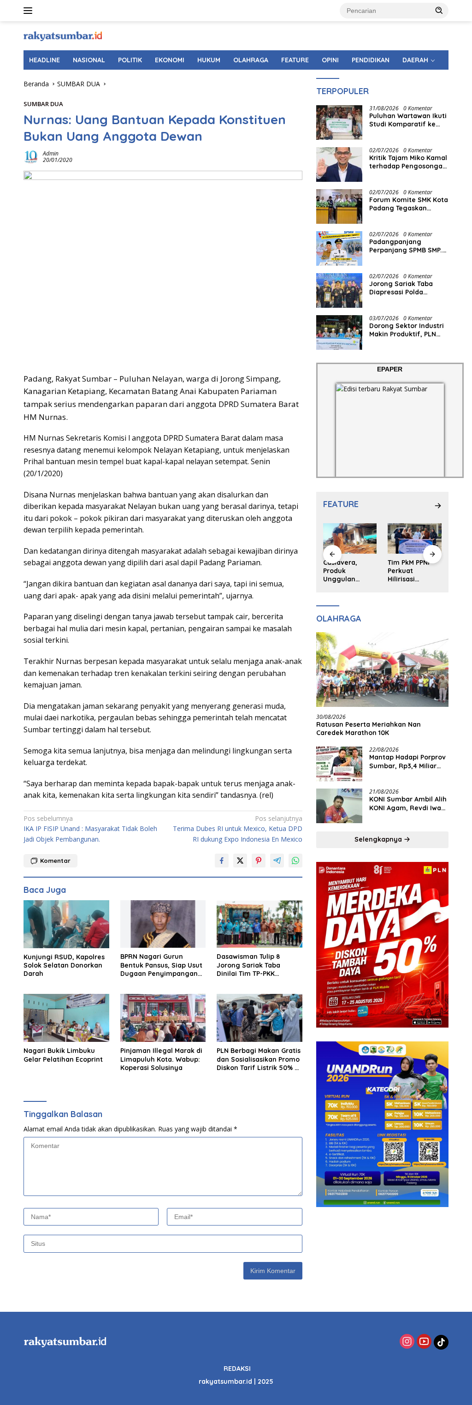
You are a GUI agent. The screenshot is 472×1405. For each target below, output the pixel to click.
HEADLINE (44, 60)
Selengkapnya (379, 839)
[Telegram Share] (277, 860)
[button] (439, 10)
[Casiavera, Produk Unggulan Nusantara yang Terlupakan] (350, 538)
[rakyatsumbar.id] (63, 35)
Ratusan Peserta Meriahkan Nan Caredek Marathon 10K (368, 728)
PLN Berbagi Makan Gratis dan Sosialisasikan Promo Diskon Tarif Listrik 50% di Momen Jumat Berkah (259, 1059)
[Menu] (30, 10)
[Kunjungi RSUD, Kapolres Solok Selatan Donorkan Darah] (66, 924)
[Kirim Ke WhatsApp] (295, 860)
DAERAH (415, 60)
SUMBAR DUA (43, 104)
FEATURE (295, 60)
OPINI (330, 60)
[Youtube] (424, 1342)
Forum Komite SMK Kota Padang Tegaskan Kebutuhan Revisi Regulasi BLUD (408, 204)
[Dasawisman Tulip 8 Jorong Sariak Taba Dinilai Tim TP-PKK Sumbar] (259, 924)
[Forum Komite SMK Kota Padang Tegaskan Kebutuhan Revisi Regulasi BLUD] (339, 206)
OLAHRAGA (250, 60)
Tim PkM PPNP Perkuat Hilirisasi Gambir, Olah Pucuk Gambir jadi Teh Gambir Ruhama (413, 571)
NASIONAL (89, 60)
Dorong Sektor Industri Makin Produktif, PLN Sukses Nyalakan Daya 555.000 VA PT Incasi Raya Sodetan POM (406, 330)
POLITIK (130, 60)
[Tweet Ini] (240, 860)
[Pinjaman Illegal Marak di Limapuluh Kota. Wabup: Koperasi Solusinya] (163, 1018)
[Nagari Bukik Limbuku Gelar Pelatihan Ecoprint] (66, 1018)
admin (51, 153)
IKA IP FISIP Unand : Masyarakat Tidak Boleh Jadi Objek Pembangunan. (90, 828)
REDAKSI (237, 1368)
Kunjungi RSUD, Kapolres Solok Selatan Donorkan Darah (64, 965)
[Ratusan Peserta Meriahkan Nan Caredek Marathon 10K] (382, 669)
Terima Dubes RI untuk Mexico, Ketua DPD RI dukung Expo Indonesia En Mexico (237, 828)
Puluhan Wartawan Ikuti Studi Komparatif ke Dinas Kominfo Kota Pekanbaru (408, 120)
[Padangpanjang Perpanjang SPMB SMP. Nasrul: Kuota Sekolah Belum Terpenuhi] (339, 248)
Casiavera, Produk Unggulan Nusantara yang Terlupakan (349, 571)
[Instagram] (407, 1342)
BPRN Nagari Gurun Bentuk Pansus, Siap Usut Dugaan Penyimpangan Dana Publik (161, 965)
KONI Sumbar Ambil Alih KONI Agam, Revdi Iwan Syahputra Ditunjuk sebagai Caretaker (408, 803)
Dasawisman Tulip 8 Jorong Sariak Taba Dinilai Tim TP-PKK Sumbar (248, 965)
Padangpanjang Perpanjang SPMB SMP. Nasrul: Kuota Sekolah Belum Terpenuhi (405, 246)
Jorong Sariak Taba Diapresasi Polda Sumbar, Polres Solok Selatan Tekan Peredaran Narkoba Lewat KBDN (403, 288)
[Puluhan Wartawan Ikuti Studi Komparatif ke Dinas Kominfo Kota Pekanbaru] (339, 122)
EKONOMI (169, 60)
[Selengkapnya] (438, 505)
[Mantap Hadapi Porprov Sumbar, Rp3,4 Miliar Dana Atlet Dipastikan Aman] (339, 764)
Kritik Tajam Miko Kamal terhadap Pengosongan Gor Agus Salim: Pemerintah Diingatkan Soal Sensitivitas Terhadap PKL (408, 162)
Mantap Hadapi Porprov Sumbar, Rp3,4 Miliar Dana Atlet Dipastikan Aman (407, 761)
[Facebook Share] (222, 860)
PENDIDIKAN (370, 60)
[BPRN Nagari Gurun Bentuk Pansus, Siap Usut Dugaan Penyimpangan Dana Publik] (163, 924)
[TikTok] (441, 1342)
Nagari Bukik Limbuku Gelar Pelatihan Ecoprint (63, 1054)
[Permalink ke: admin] (31, 155)
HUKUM (208, 60)
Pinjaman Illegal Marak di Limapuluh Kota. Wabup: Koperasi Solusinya (161, 1058)
